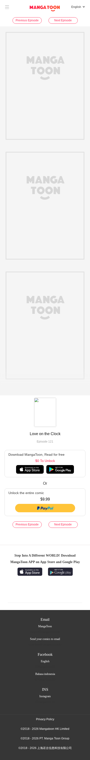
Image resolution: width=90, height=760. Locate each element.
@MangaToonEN (45, 666)
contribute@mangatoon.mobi (45, 644)
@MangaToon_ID (45, 679)
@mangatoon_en (45, 701)
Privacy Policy (45, 719)
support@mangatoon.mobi (45, 631)
